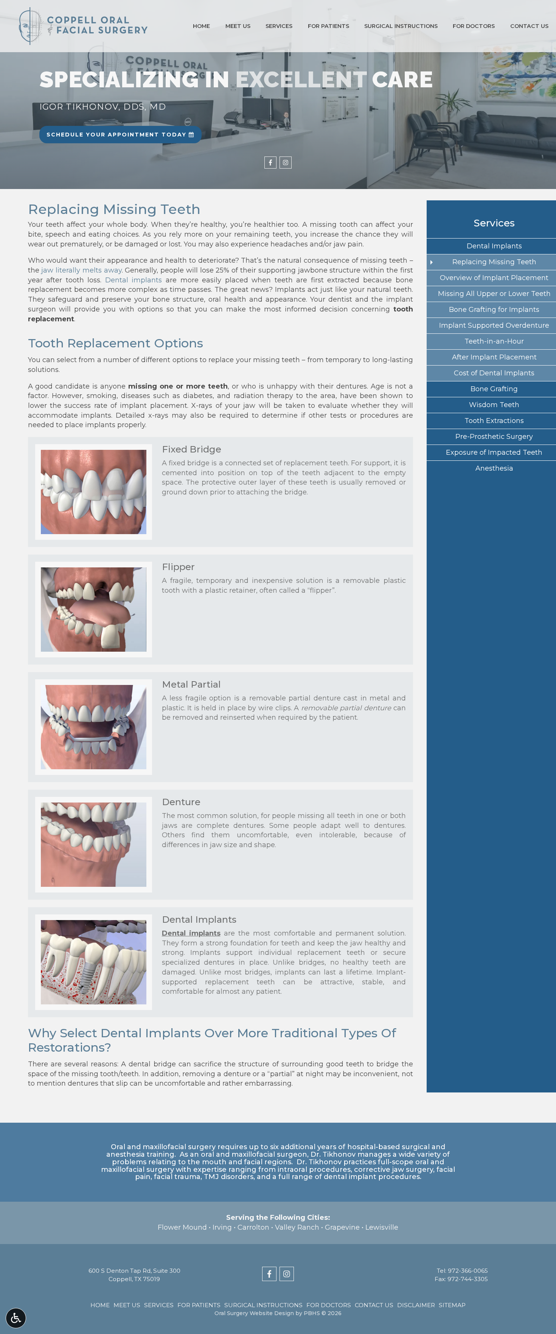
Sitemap (452, 1305)
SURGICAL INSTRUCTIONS (401, 26)
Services (279, 26)
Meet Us (237, 26)
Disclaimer (416, 1305)
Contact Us (529, 26)
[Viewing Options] (16, 1318)
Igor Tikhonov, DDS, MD (102, 106)
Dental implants (133, 280)
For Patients (328, 26)
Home (201, 26)
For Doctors (474, 26)
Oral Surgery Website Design (254, 1313)
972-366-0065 (468, 1270)
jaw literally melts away (81, 270)
